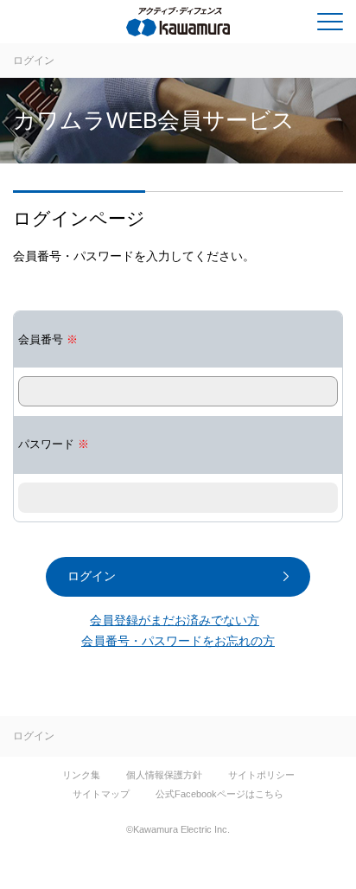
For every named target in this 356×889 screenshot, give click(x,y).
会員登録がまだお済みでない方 (174, 620)
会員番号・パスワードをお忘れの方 (178, 641)
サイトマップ (101, 794)
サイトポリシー (261, 775)
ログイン (33, 60)
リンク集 (81, 775)
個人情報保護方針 (164, 775)
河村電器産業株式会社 (83, 25)
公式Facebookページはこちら (219, 794)
